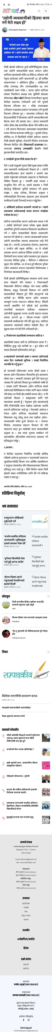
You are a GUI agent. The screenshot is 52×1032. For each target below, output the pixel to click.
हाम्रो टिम (26, 968)
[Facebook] (4, 5)
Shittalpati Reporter (18, 29)
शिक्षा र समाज (26, 916)
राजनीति (26, 907)
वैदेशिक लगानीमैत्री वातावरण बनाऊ (19, 696)
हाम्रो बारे (26, 964)
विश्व (26, 912)
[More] (48, 596)
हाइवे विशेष (26, 903)
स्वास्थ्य (26, 920)
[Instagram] (9, 5)
